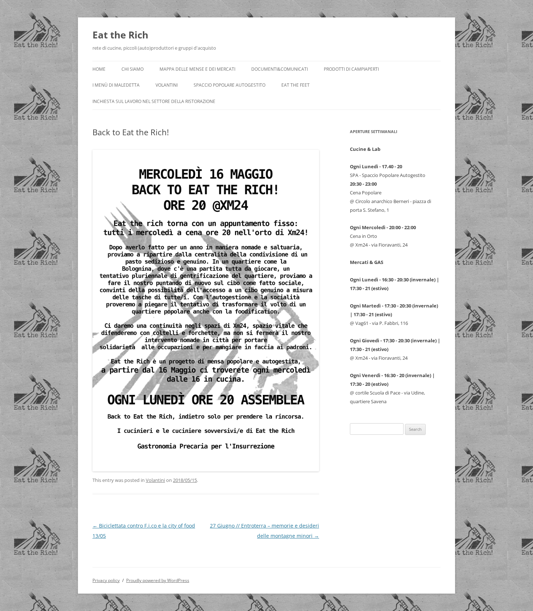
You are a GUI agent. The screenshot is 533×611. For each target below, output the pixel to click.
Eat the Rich (120, 34)
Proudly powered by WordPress (157, 580)
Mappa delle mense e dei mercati (197, 69)
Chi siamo (132, 69)
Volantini (167, 85)
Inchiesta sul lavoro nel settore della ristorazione (153, 101)
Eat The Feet (295, 85)
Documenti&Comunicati (279, 69)
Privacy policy (106, 580)
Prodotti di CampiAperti (351, 69)
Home (99, 69)
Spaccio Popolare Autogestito (229, 85)
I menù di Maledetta (116, 85)
